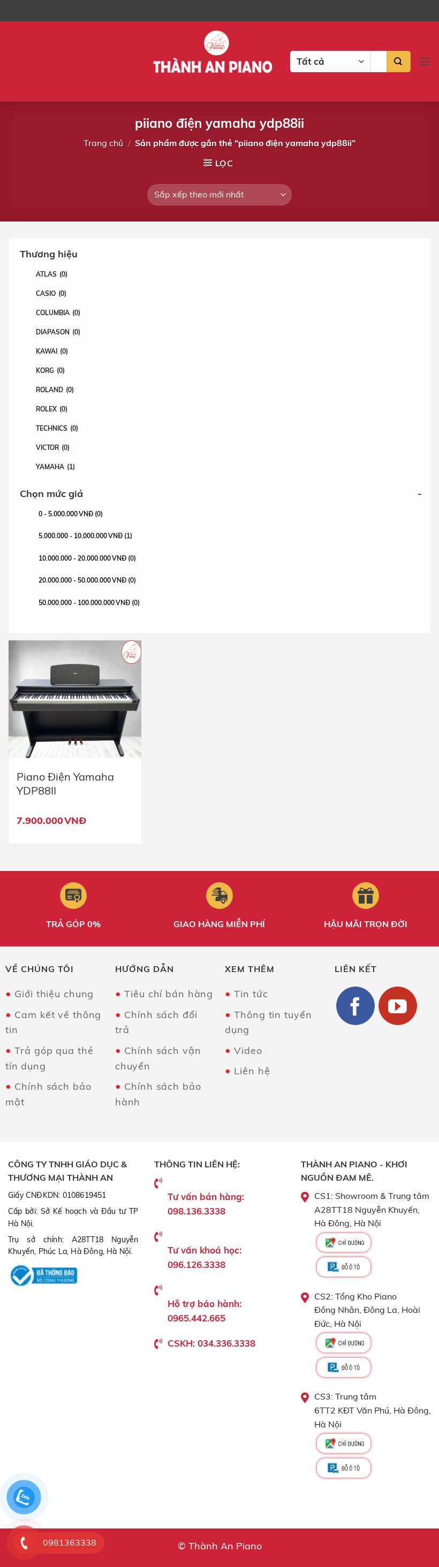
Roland (55, 390)
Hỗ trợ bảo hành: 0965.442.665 (204, 1311)
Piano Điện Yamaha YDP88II (65, 783)
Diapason (58, 332)
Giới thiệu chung (54, 994)
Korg (50, 370)
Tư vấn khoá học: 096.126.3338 (204, 1257)
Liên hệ (252, 1071)
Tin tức (251, 994)
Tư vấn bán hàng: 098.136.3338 (206, 1204)
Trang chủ (103, 142)
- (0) (71, 514)
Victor (53, 448)
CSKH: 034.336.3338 (211, 1343)
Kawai (52, 351)
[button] (424, 61)
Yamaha (55, 467)
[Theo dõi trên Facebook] (355, 1006)
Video (248, 1050)
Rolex (51, 409)
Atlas (51, 274)
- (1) (85, 536)
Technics (57, 428)
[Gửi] (399, 61)
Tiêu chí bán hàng (168, 994)
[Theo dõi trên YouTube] (398, 1006)
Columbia (58, 313)
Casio (51, 293)
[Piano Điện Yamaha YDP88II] (75, 699)
